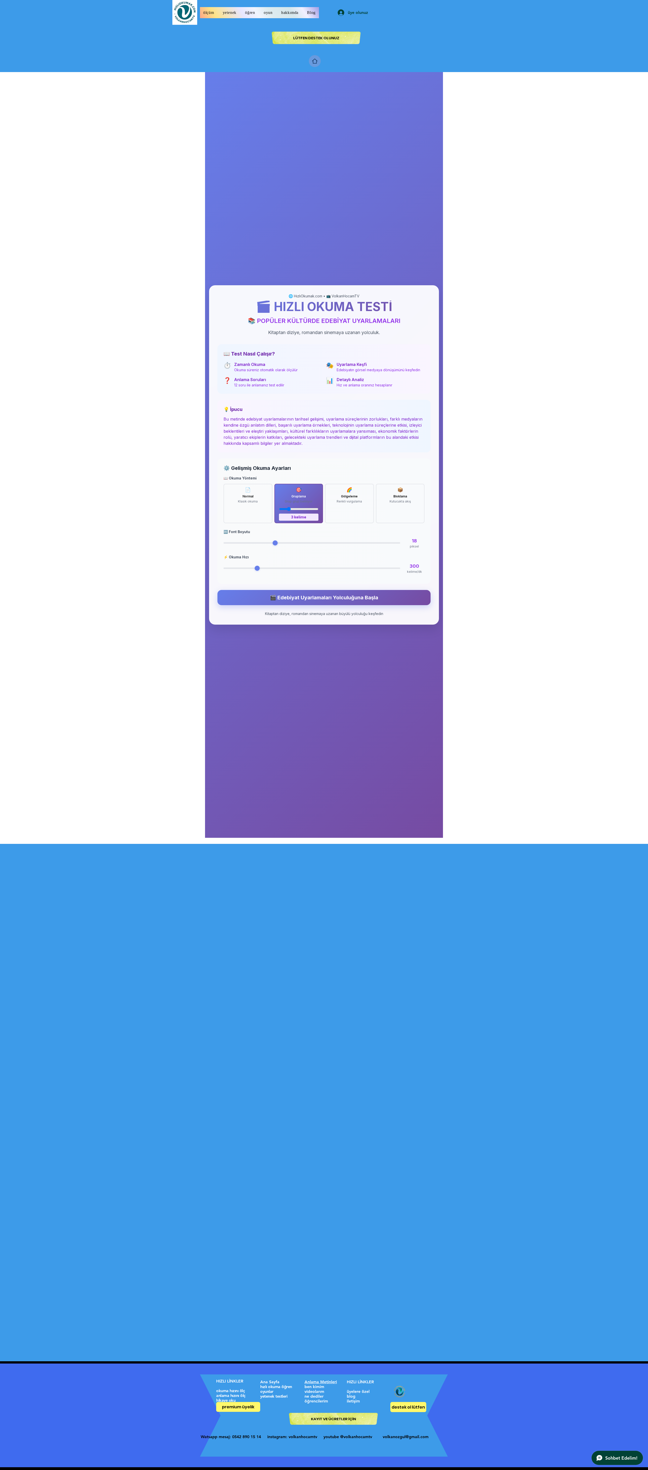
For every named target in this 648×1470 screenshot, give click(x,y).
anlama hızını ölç (231, 1395)
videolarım (314, 1391)
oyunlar (266, 1391)
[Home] (315, 61)
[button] (208, 12)
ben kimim (314, 1386)
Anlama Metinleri (321, 1381)
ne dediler (314, 1396)
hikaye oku (225, 1400)
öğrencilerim (316, 1401)
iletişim (353, 1401)
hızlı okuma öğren (276, 1386)
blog (351, 1396)
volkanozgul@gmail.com (406, 1436)
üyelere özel (358, 1391)
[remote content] (324, 455)
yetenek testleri (273, 1396)
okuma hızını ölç (230, 1390)
